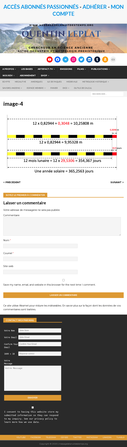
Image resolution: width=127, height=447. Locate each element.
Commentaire (11, 215)
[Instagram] (73, 59)
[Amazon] (105, 59)
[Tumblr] (97, 59)
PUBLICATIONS (99, 69)
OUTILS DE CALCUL (83, 88)
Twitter (77, 437)
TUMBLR (120, 437)
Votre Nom (9, 330)
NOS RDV (8, 75)
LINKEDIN (107, 437)
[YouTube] (50, 59)
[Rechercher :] (107, 93)
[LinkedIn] (89, 59)
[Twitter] (81, 59)
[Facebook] (58, 59)
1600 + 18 (9, 354)
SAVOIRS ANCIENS (11, 88)
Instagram (92, 437)
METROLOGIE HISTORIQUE (94, 82)
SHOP (44, 75)
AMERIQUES (36, 82)
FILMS (80, 69)
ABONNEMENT (28, 75)
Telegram (51, 437)
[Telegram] (65, 59)
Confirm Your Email (11, 346)
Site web (8, 266)
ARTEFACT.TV (45, 69)
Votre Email (10, 337)
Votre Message (8, 362)
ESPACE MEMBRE (35, 88)
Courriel (8, 253)
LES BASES (27, 69)
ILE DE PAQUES (54, 82)
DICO (65, 88)
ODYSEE (64, 437)
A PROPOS (8, 69)
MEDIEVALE (71, 82)
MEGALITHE (20, 82)
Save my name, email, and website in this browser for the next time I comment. (49, 284)
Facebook (36, 437)
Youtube (21, 437)
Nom (6, 240)
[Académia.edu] (113, 59)
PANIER (54, 88)
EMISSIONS (66, 69)
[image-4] (63, 176)
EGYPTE (6, 82)
